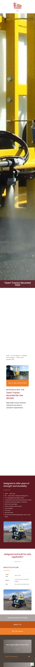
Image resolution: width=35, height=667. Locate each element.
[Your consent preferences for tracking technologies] (32, 664)
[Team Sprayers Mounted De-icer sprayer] (18, 610)
